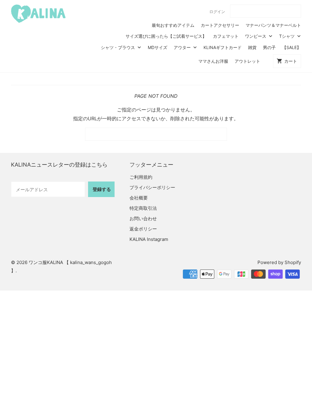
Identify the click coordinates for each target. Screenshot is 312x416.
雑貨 (252, 47)
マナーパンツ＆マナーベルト (273, 25)
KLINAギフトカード (223, 47)
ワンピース (256, 36)
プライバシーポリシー (152, 187)
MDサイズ (157, 47)
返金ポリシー (143, 229)
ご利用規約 (140, 177)
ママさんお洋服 (213, 61)
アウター (183, 47)
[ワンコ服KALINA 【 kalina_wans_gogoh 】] (38, 14)
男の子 (269, 47)
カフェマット (226, 36)
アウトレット (247, 61)
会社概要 (138, 198)
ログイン (217, 11)
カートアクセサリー (220, 25)
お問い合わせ (143, 218)
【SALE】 (291, 47)
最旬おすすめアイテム (173, 25)
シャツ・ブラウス (118, 47)
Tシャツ (287, 36)
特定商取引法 (143, 208)
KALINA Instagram (148, 239)
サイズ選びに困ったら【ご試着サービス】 (166, 36)
